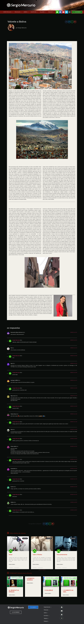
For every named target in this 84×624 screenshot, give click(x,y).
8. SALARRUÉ (49, 590)
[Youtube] (63, 12)
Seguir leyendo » (12, 564)
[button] (66, 21)
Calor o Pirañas (37, 554)
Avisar (10, 554)
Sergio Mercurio (16, 340)
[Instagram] (69, 12)
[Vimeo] (66, 12)
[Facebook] (60, 12)
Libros (25, 12)
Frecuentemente (62, 554)
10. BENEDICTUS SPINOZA (14, 591)
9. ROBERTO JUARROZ (30, 579)
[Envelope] (57, 12)
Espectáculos (7, 12)
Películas (17, 12)
